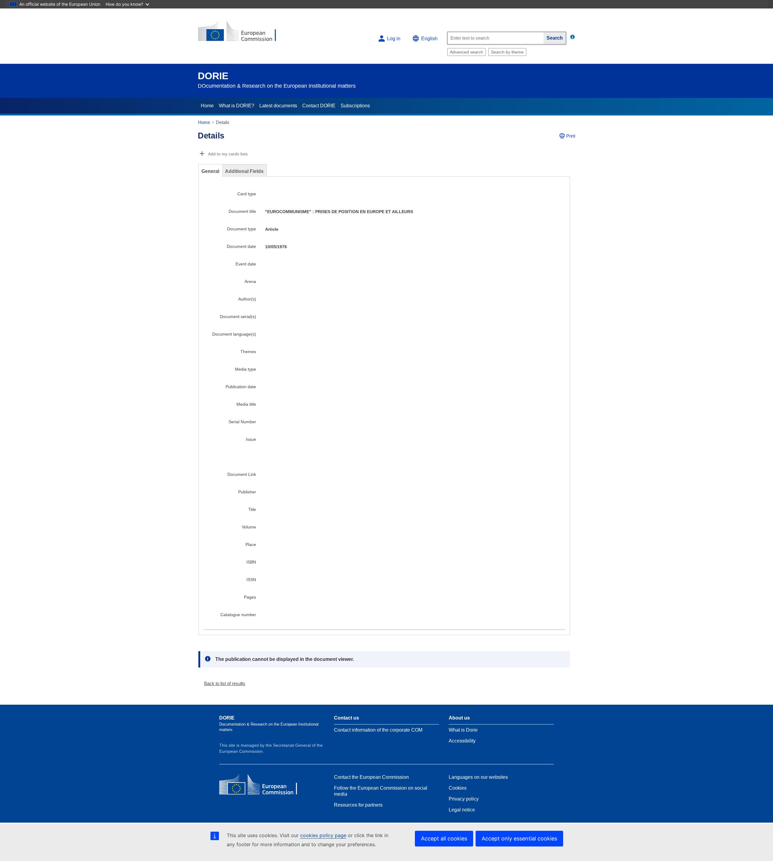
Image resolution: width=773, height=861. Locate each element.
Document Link (241, 474)
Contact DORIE (318, 105)
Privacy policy (464, 798)
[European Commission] (242, 34)
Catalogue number (238, 614)
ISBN (251, 562)
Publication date (241, 386)
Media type (245, 369)
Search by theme (507, 52)
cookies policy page (323, 835)
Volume (249, 527)
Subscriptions (355, 105)
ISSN (251, 579)
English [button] (429, 38)
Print (570, 135)
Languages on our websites (478, 777)
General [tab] (210, 171)
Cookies (458, 788)
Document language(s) (234, 334)
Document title (242, 211)
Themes (248, 351)
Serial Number (242, 421)
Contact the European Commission (371, 777)
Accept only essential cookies (519, 838)
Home (207, 105)
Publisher (247, 491)
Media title (246, 404)
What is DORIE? (236, 105)
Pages (250, 597)
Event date (246, 264)
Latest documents (278, 105)
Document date (241, 246)
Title (252, 509)
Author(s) (247, 299)
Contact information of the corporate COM (378, 730)
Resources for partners (358, 804)
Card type (246, 193)
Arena (250, 281)
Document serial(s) (238, 316)
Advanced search (466, 52)
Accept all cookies (444, 838)
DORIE (213, 75)
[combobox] (495, 38)
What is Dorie (463, 730)
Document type (241, 228)
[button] (222, 683)
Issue (251, 439)
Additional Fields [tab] (244, 171)
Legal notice (462, 809)
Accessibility (462, 740)
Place (250, 544)
